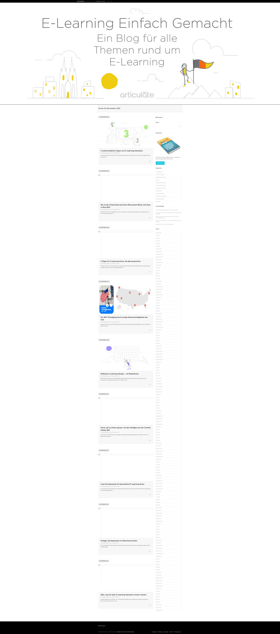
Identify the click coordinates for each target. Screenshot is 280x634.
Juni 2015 (158, 594)
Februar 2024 (158, 313)
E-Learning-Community (89, 1)
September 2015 (159, 586)
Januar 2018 (158, 510)
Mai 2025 (157, 273)
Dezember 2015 (159, 578)
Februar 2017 (158, 540)
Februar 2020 (158, 443)
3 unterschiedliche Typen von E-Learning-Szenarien (122, 151)
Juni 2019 (158, 464)
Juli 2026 (158, 235)
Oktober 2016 (159, 551)
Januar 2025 (158, 284)
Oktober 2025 (159, 259)
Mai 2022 (157, 370)
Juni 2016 (158, 561)
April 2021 (158, 405)
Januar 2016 (158, 575)
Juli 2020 (158, 429)
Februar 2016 (158, 572)
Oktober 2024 (159, 292)
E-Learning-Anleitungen (161, 182)
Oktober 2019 (159, 454)
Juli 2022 (158, 365)
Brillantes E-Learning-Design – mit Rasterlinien (120, 374)
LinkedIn (166, 631)
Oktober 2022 (159, 356)
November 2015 (159, 580)
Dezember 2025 (159, 254)
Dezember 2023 (159, 319)
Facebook (155, 631)
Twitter (161, 631)
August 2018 (158, 491)
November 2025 (159, 257)
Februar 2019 (158, 475)
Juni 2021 (158, 400)
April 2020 (158, 437)
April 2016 (158, 567)
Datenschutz (124, 631)
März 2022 (158, 375)
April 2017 (158, 534)
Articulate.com (109, 1)
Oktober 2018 (159, 486)
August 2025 (158, 265)
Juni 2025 (158, 270)
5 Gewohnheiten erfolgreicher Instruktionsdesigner (167, 210)
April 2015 (158, 599)
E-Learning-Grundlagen (161, 188)
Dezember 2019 (159, 448)
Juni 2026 (158, 238)
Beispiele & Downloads (161, 177)
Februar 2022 (158, 378)
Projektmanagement (160, 199)
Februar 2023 (158, 346)
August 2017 (158, 524)
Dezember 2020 (159, 416)
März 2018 (158, 505)
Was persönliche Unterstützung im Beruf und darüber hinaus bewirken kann (167, 217)
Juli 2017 (158, 526)
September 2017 (159, 521)
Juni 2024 (158, 303)
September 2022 (159, 359)
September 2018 (159, 489)
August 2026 (158, 232)
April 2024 (158, 308)
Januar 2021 (158, 413)
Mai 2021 (157, 402)
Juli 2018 (158, 494)
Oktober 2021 (159, 389)
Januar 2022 (158, 381)
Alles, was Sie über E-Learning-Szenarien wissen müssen (123, 595)
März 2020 (158, 440)
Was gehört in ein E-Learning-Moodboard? (165, 224)
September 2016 (159, 553)
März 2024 (158, 311)
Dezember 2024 (159, 286)
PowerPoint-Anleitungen (161, 196)
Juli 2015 (158, 591)
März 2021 (158, 408)
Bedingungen (119, 631)
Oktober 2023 (159, 324)
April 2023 (158, 340)
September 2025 (159, 262)
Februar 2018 (158, 507)
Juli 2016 (158, 559)
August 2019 (158, 459)
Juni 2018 (158, 497)
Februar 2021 (158, 410)
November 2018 (159, 483)
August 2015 (158, 588)
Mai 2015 (157, 596)
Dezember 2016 (159, 545)
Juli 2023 (158, 332)
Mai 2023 (157, 338)
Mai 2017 (157, 532)
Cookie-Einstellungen (130, 631)
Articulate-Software (160, 174)
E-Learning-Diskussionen (161, 185)
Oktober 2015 (159, 583)
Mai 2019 (157, 467)
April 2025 (158, 276)
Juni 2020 (158, 432)
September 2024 (159, 294)
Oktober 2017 (159, 518)
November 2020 (159, 418)
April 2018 (158, 502)
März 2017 (158, 537)
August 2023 (158, 330)
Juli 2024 (158, 300)
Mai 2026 (157, 241)
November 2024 (159, 289)
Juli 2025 (158, 268)
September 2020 (159, 424)
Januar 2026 (158, 251)
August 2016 (158, 556)
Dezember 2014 (159, 610)
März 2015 (158, 602)
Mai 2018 (157, 499)
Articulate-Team (106, 153)
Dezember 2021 (159, 383)
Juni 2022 (158, 367)
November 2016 (159, 548)
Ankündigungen (159, 172)
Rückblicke (158, 201)
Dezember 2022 (159, 351)
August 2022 (158, 362)
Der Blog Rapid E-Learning (100, 1)
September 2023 (159, 327)
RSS (171, 631)
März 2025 (158, 278)
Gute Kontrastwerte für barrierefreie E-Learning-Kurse (122, 484)
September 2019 (159, 456)
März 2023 (158, 343)
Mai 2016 (157, 564)
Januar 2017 (158, 543)
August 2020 (158, 427)
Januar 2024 (158, 316)
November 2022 (159, 354)
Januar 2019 (158, 478)
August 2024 (158, 297)
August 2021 (158, 394)
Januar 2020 (158, 445)
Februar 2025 (158, 281)
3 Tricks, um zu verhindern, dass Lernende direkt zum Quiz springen (168, 221)
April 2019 (158, 470)
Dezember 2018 (159, 480)
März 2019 (158, 472)
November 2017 (159, 516)
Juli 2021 (158, 397)
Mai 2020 (157, 435)
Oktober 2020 (159, 421)
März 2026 (158, 246)
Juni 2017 (158, 529)
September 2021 (159, 392)
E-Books (157, 180)
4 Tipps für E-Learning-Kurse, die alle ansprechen (121, 261)
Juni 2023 (158, 335)
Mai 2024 (157, 305)
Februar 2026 (158, 249)
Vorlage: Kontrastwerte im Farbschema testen (119, 541)
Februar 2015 (158, 605)
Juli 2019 (158, 462)
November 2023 (159, 321)
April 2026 (158, 243)
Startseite (160, 117)
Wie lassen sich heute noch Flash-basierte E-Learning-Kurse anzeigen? (168, 213)
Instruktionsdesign (160, 193)
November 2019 (159, 451)
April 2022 (158, 373)
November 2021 (159, 386)
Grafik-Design (158, 190)
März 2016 (158, 569)
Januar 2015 (158, 607)
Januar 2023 (158, 348)
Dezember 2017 (159, 513)
